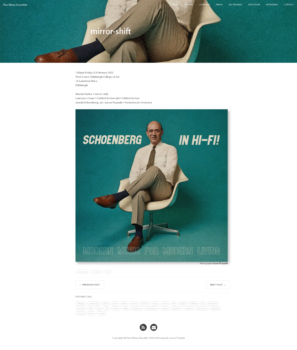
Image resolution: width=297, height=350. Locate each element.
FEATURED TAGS (83, 296)
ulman (91, 313)
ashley (105, 303)
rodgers (164, 308)
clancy (155, 303)
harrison (81, 308)
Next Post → (218, 284)
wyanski (96, 272)
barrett (134, 303)
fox (203, 303)
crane (107, 272)
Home (176, 4)
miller (126, 308)
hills (91, 308)
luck (107, 308)
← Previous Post (90, 284)
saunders (177, 308)
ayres (115, 303)
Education (254, 4)
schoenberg (82, 272)
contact (289, 4)
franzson (213, 303)
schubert (189, 308)
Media (219, 4)
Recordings (235, 4)
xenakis (101, 313)
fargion (183, 303)
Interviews (272, 4)
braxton (144, 303)
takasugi (215, 308)
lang (99, 308)
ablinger (81, 303)
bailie (124, 303)
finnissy (194, 303)
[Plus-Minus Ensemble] (143, 327)
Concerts (204, 4)
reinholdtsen (151, 308)
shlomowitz (202, 308)
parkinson (137, 308)
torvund (80, 313)
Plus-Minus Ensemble (15, 4)
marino (116, 308)
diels (174, 303)
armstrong (93, 303)
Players (189, 4)
